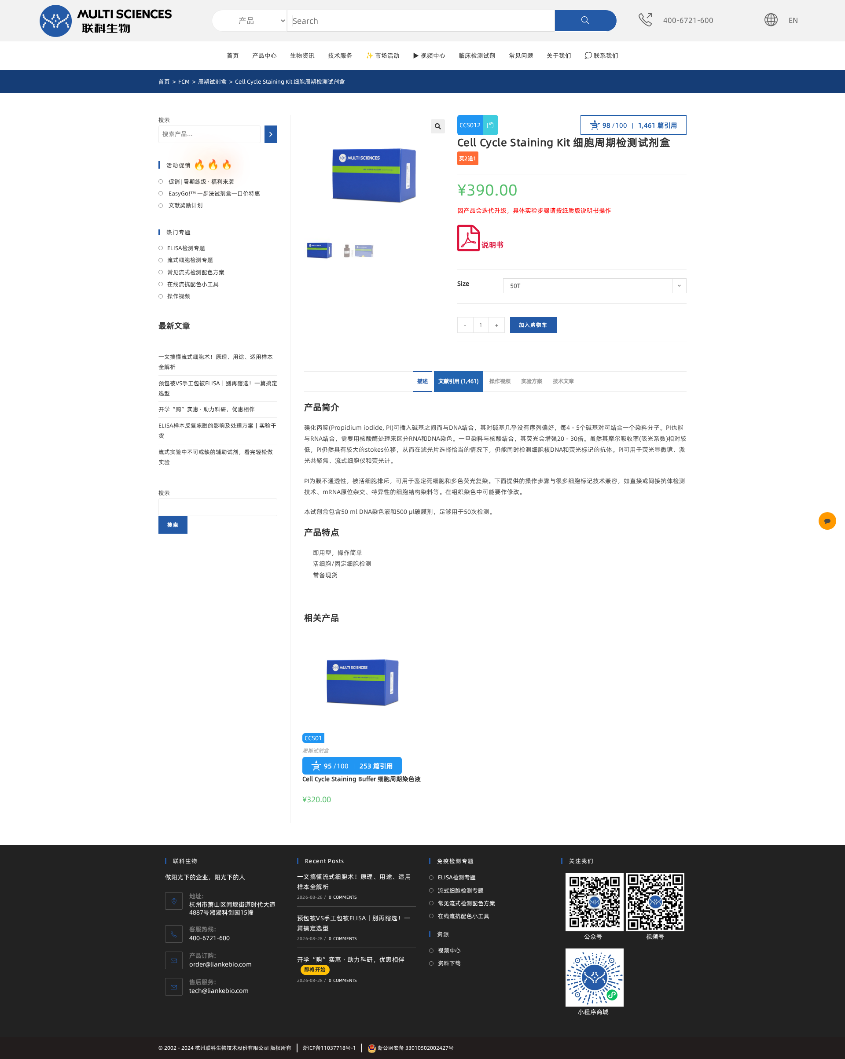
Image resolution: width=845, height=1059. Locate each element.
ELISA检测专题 (186, 248)
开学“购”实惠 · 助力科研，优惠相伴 (206, 409)
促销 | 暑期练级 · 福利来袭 (200, 181)
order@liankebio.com (220, 964)
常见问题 (521, 55)
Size (463, 283)
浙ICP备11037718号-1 (329, 1048)
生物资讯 (302, 55)
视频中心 (449, 950)
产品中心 (264, 55)
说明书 (492, 245)
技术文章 (563, 381)
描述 (422, 381)
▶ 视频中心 (429, 55)
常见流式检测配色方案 (195, 272)
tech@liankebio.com (219, 990)
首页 (233, 55)
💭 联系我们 (601, 55)
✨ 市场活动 (383, 55)
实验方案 (531, 381)
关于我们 (559, 55)
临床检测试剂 (477, 55)
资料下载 (449, 963)
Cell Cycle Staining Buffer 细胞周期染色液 (361, 779)
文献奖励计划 (185, 205)
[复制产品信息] (490, 125)
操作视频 (500, 381)
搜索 (164, 120)
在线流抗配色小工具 (193, 284)
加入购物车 (533, 324)
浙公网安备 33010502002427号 (415, 1048)
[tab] (422, 381)
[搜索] (271, 134)
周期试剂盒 (315, 750)
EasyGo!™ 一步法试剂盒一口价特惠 (213, 193)
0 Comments (343, 897)
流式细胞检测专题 (190, 260)
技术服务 (340, 55)
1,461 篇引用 (657, 125)
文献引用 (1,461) (458, 381)
